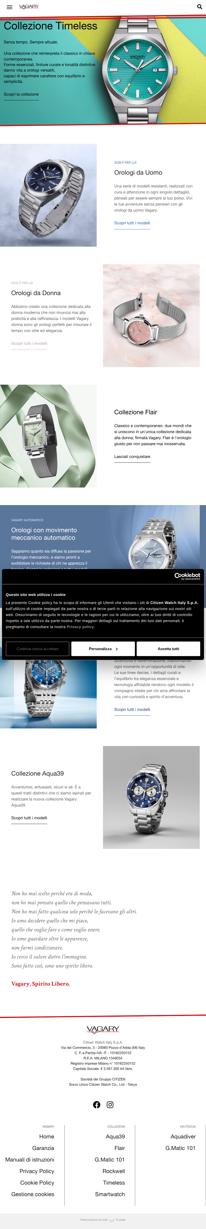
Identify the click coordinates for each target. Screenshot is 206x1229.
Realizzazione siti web (94, 1220)
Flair (120, 1149)
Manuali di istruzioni (29, 1160)
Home (46, 1137)
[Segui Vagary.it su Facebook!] (96, 1106)
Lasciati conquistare (132, 457)
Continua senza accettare (38, 648)
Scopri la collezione (21, 95)
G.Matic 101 (110, 1160)
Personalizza (100, 648)
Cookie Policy (37, 1183)
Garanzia (43, 1149)
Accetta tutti (168, 648)
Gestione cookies (32, 1195)
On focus (188, 1127)
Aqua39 (115, 1137)
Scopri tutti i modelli (132, 224)
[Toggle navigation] (9, 7)
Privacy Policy (37, 1172)
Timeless (114, 1183)
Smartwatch (110, 1195)
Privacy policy (80, 627)
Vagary (48, 1127)
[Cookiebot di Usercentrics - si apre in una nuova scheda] (178, 576)
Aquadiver (183, 1137)
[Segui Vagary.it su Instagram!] (110, 1106)
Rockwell (113, 1172)
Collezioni (116, 1127)
